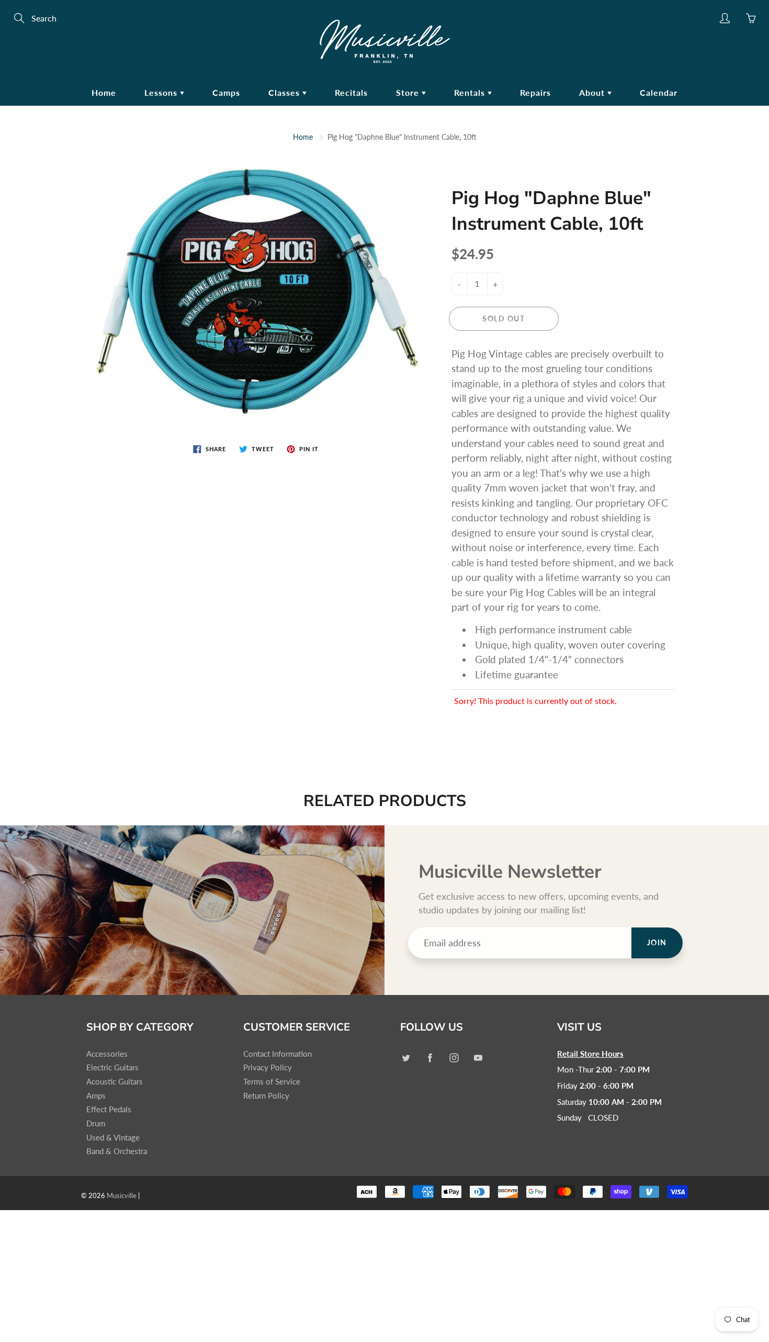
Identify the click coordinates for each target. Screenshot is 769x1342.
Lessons (162, 92)
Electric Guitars (112, 1067)
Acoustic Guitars (114, 1081)
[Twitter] (406, 1058)
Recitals (351, 92)
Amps (96, 1095)
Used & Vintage (113, 1137)
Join (657, 942)
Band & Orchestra (116, 1151)
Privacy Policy (267, 1067)
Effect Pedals (108, 1109)
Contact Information (277, 1053)
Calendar (658, 92)
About (593, 92)
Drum (95, 1123)
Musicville (122, 1195)
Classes (285, 92)
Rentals (471, 92)
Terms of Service (271, 1081)
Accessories (107, 1053)
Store (409, 92)
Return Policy (266, 1095)
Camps (226, 92)
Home (104, 92)
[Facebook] (430, 1058)
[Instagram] (454, 1058)
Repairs (535, 92)
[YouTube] (478, 1058)
